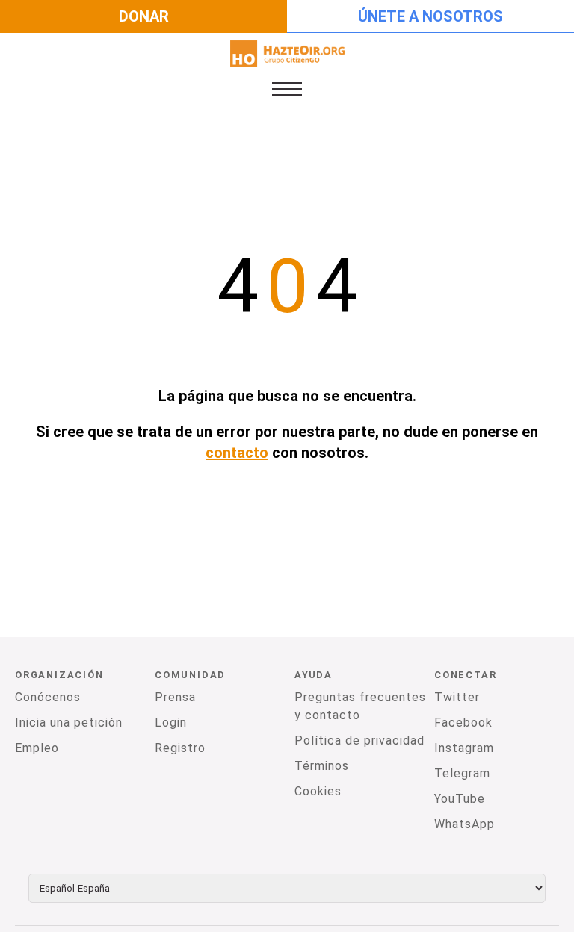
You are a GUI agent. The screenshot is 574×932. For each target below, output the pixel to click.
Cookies (318, 791)
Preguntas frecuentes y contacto (360, 706)
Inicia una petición (69, 722)
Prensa (175, 697)
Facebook (463, 722)
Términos (321, 766)
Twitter (457, 697)
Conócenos (48, 697)
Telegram (462, 773)
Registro (180, 748)
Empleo (37, 748)
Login (171, 722)
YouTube (459, 799)
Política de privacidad (359, 740)
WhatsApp (464, 824)
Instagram (464, 748)
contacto (237, 453)
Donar (144, 16)
